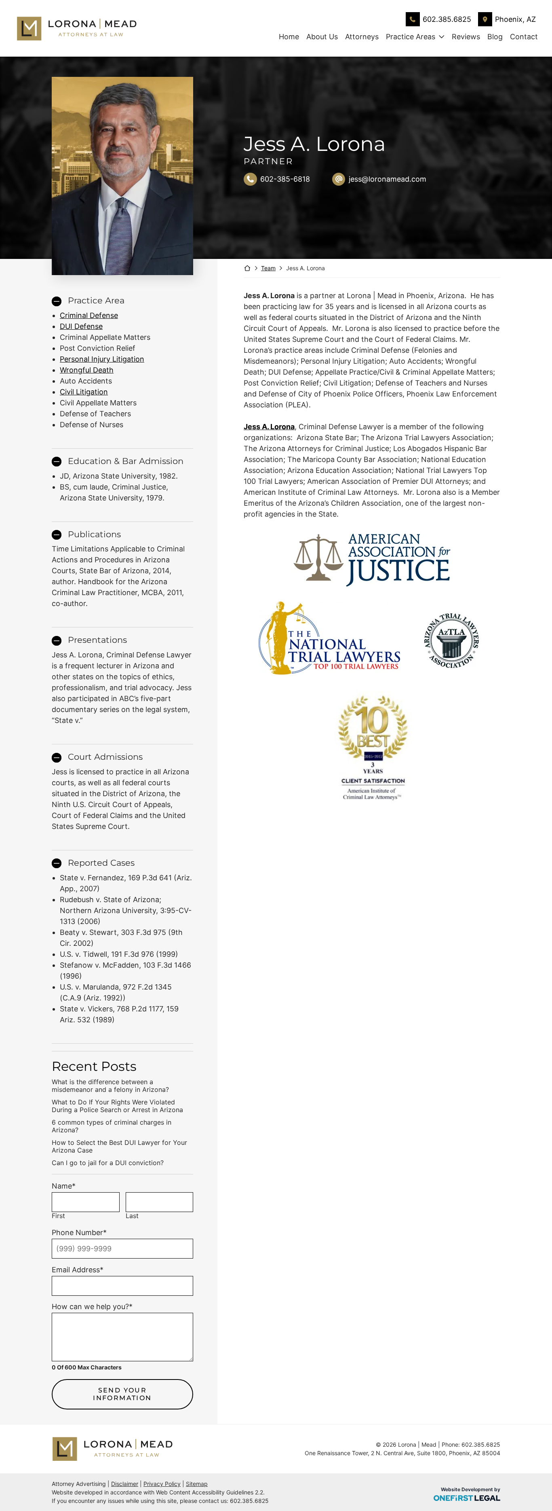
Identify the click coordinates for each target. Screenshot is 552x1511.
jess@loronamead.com (387, 179)
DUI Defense (81, 326)
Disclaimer (124, 1483)
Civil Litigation (84, 392)
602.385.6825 (447, 19)
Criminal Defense (89, 315)
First (58, 1216)
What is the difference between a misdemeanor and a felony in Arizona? (110, 1086)
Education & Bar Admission (125, 461)
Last (132, 1216)
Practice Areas (410, 36)
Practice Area (96, 300)
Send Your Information (122, 1394)
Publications (94, 534)
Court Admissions (105, 757)
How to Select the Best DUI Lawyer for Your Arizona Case (119, 1146)
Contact (524, 36)
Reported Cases (101, 863)
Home (289, 36)
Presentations (97, 640)
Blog (495, 36)
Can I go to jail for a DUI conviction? (108, 1163)
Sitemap (197, 1483)
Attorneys (362, 36)
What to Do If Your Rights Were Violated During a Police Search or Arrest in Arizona (117, 1106)
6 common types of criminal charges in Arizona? (111, 1126)
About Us (322, 36)
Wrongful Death (87, 370)
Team (268, 268)
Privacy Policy (162, 1483)
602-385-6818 (285, 179)
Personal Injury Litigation (102, 359)
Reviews (466, 36)
